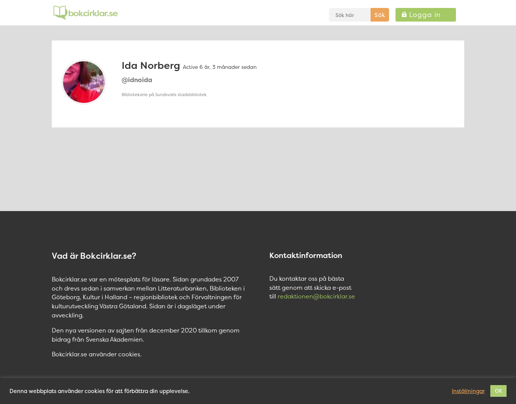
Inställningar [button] (468, 391)
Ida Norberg (151, 65)
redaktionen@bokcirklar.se (316, 296)
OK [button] (498, 390)
